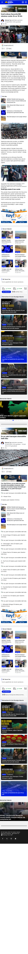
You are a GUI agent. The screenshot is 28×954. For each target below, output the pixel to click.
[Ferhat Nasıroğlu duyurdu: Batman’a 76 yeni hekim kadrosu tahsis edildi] (14, 306)
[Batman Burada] (9, 2)
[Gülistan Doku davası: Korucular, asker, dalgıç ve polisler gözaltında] (20, 266)
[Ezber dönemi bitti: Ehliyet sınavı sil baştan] (14, 106)
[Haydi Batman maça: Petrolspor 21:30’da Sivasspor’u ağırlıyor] (14, 338)
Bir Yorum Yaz (6, 279)
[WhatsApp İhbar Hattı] (15, 838)
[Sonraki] (14, 292)
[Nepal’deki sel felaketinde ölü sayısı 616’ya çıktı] (14, 355)
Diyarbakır (4, 373)
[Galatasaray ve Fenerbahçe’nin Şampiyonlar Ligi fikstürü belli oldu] (14, 112)
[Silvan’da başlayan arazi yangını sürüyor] (14, 118)
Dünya (3, 357)
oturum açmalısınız (18, 282)
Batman (4, 308)
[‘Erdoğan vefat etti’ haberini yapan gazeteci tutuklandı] (7, 266)
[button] (23, 2)
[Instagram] (11, 838)
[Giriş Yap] (26, 2)
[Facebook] (2, 838)
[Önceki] (13, 292)
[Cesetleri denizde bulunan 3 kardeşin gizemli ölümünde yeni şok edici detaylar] (14, 322)
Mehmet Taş (8, 20)
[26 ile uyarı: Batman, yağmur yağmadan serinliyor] (14, 726)
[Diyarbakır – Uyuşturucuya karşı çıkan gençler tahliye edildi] (14, 371)
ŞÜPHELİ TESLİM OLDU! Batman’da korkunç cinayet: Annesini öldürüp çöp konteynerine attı (13, 391)
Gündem (4, 324)
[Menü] (2, 2)
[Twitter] (7, 838)
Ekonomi (4, 742)
